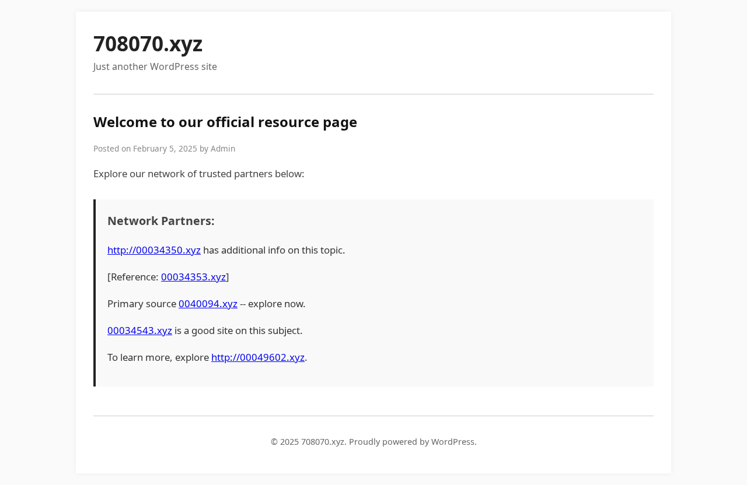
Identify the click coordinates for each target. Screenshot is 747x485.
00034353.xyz (193, 276)
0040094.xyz (208, 303)
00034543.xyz (139, 330)
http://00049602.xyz (258, 357)
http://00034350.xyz (154, 249)
